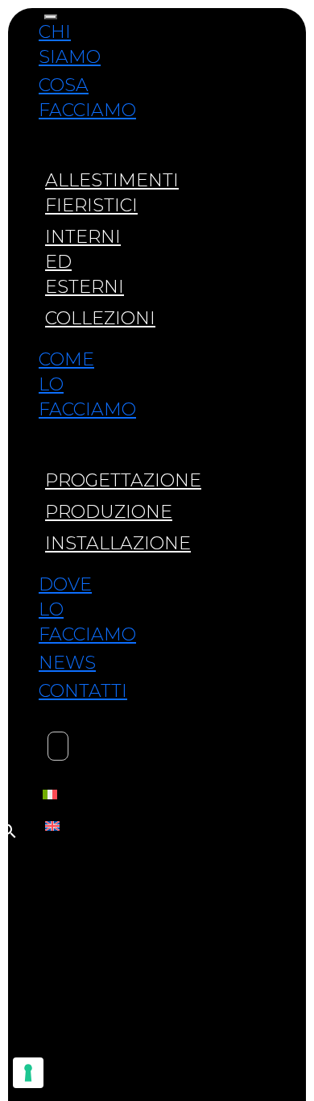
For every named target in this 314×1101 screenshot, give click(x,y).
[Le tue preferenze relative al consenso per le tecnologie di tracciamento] (28, 1072)
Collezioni (100, 318)
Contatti (83, 691)
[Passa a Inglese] (52, 825)
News (67, 663)
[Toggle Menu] (50, 17)
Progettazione (123, 480)
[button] (9, 829)
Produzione (108, 512)
